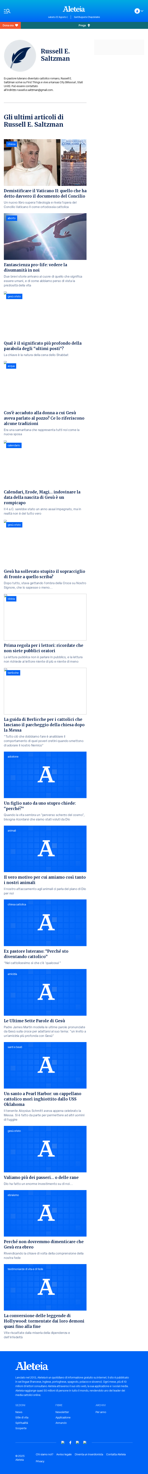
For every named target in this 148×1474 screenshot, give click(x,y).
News (18, 1412)
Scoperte (21, 1428)
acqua (11, 366)
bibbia (11, 599)
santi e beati (15, 1047)
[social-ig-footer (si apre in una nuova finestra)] (85, 1443)
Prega (82, 25)
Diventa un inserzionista (89, 1454)
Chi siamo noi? (44, 1454)
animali (12, 830)
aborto (12, 218)
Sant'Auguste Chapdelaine (87, 17)
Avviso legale (64, 1454)
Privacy (40, 1461)
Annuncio (61, 1423)
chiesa (11, 144)
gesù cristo (14, 296)
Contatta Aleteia (116, 1454)
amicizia (12, 974)
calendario (14, 445)
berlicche (13, 673)
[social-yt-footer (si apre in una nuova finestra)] (63, 1443)
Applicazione (63, 1417)
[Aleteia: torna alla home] (74, 9)
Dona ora (8, 25)
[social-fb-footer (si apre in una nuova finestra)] (70, 1443)
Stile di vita (21, 1417)
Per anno (101, 1412)
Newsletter (62, 1412)
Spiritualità (21, 1423)
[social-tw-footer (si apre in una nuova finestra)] (77, 1443)
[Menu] (24, 11)
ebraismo (13, 1195)
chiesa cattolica (17, 904)
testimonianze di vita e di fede (25, 1269)
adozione (13, 756)
